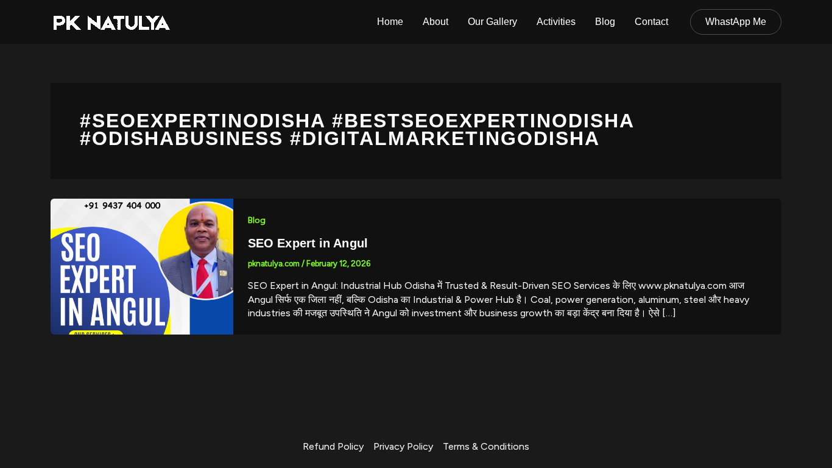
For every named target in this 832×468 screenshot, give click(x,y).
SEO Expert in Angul (308, 243)
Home (390, 21)
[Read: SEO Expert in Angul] (142, 266)
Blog (605, 21)
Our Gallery (492, 21)
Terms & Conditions (486, 446)
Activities (556, 21)
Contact (651, 21)
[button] (735, 22)
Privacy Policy (403, 446)
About (435, 21)
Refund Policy (333, 446)
